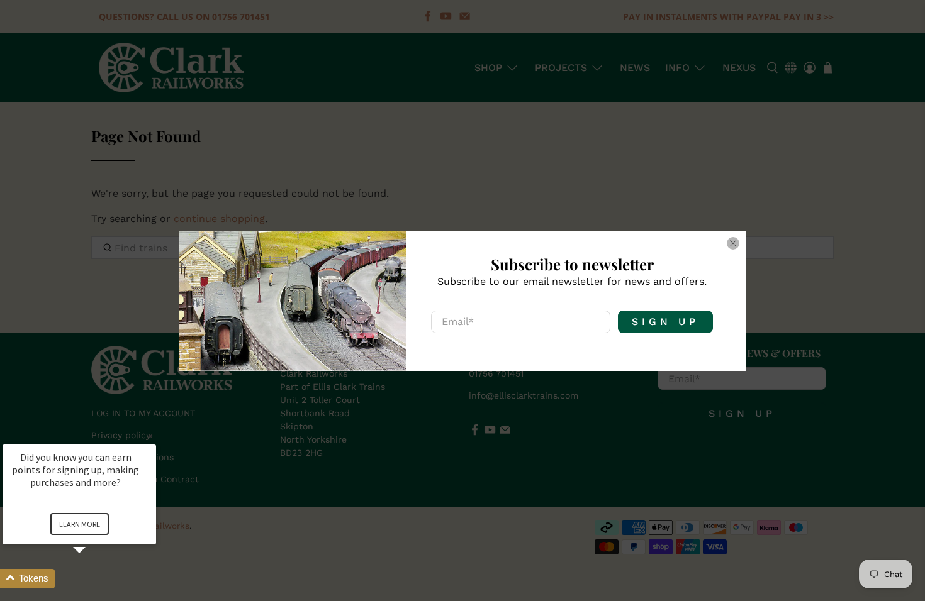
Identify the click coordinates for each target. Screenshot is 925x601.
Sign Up (665, 322)
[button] (94, 578)
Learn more (79, 524)
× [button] (150, 436)
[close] (733, 243)
